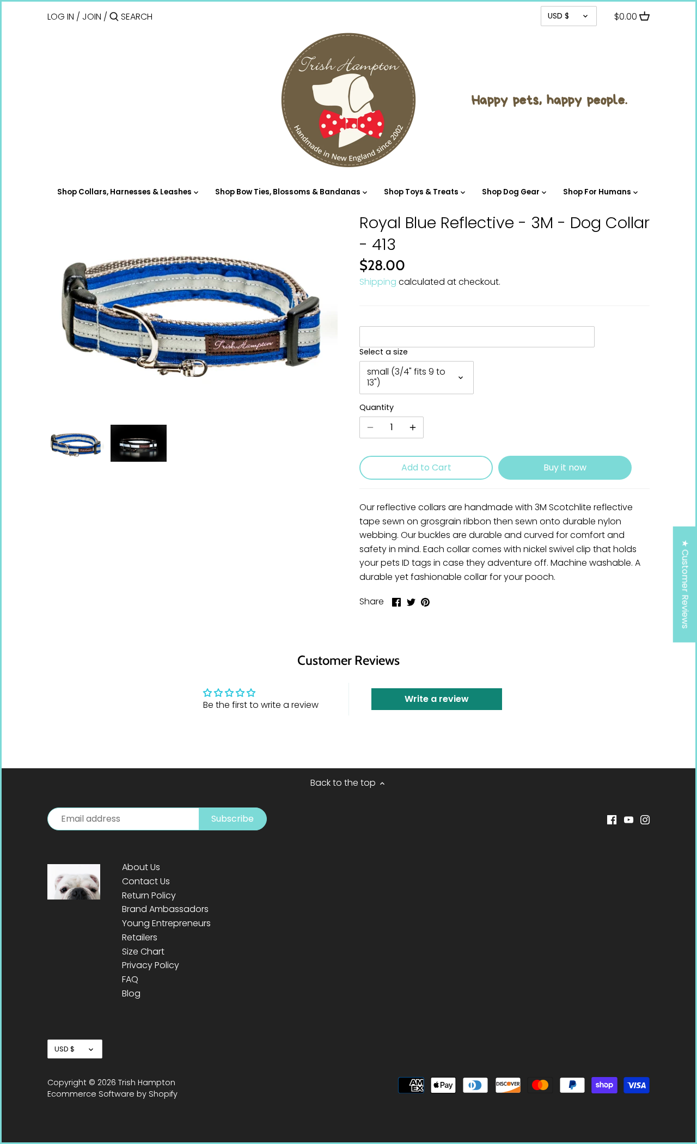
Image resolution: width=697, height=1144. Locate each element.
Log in (60, 16)
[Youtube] (628, 819)
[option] (76, 443)
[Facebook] (611, 819)
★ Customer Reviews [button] (685, 584)
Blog (131, 993)
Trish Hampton (146, 1082)
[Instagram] (645, 819)
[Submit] (114, 17)
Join (91, 16)
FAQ (130, 979)
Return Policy (149, 895)
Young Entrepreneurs (166, 923)
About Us (141, 867)
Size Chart (143, 951)
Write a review (437, 699)
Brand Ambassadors (165, 909)
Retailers (139, 937)
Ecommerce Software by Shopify (112, 1093)
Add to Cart (426, 467)
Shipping (377, 282)
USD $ (558, 15)
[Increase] (412, 427)
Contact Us (146, 881)
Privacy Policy (150, 965)
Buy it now (564, 467)
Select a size (383, 352)
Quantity (376, 407)
